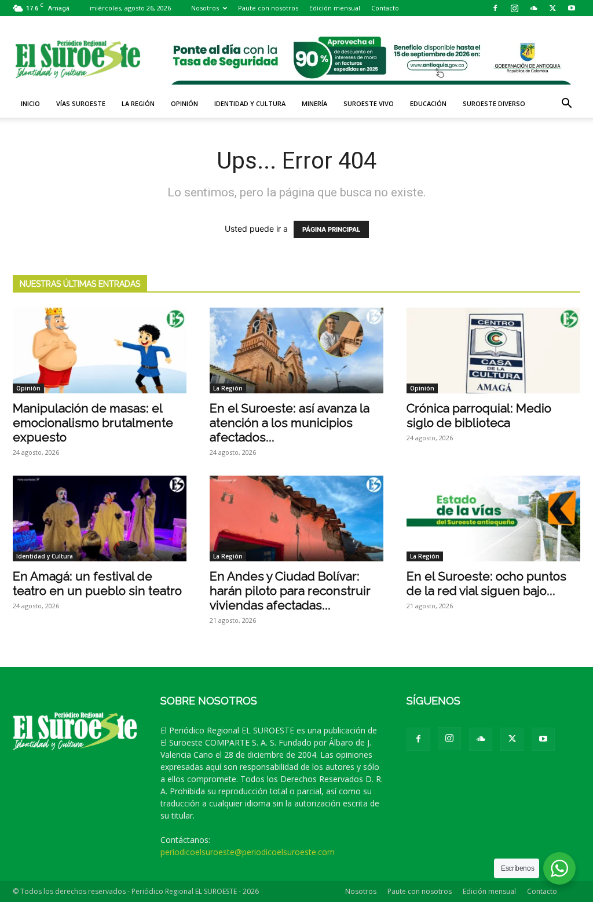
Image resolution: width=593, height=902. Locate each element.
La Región (138, 103)
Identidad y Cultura (249, 103)
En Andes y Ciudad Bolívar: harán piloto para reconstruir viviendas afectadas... (290, 590)
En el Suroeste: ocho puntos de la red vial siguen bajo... (486, 583)
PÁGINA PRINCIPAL (331, 229)
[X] (552, 8)
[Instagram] (514, 8)
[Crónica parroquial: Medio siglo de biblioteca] (493, 350)
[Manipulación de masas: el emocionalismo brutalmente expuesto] (99, 350)
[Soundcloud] (533, 8)
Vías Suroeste (80, 103)
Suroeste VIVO (368, 103)
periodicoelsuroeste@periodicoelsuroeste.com (247, 851)
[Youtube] (571, 8)
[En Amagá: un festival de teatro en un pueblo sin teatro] (99, 518)
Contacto (385, 7)
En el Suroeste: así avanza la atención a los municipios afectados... (289, 422)
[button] (566, 104)
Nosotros (205, 7)
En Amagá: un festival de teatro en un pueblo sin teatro (97, 583)
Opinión (184, 103)
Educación (428, 103)
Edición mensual (334, 7)
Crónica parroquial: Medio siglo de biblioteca (479, 415)
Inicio (30, 103)
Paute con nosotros (268, 7)
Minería (314, 103)
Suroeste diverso (494, 103)
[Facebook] (495, 8)
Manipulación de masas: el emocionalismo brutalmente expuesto (93, 422)
